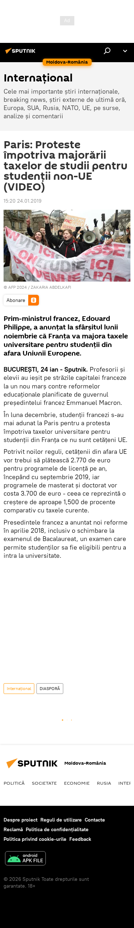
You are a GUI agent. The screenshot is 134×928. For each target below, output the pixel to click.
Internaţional (19, 688)
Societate (44, 783)
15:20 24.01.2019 (22, 201)
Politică (14, 783)
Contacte (95, 820)
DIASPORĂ (50, 688)
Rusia (104, 783)
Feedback (80, 839)
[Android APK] (25, 859)
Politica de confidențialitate (57, 829)
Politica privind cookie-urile (35, 839)
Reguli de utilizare (61, 820)
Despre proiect (21, 820)
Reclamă (13, 829)
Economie (77, 783)
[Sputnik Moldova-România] (21, 53)
